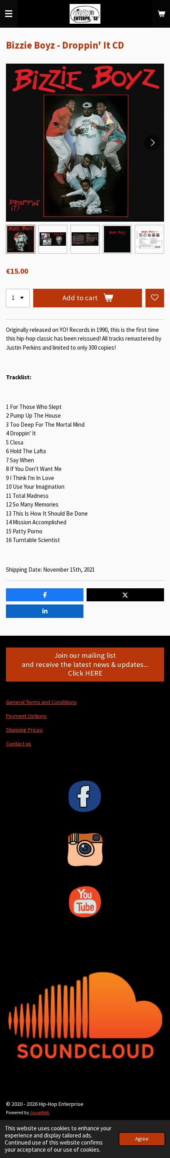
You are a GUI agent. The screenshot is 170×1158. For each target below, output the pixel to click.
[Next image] (152, 143)
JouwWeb (39, 1112)
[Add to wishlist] (154, 298)
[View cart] (161, 14)
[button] (20, 239)
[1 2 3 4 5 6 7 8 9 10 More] (18, 298)
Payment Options (26, 715)
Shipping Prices (24, 729)
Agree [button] (142, 1138)
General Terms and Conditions (41, 702)
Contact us (18, 743)
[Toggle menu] (8, 14)
